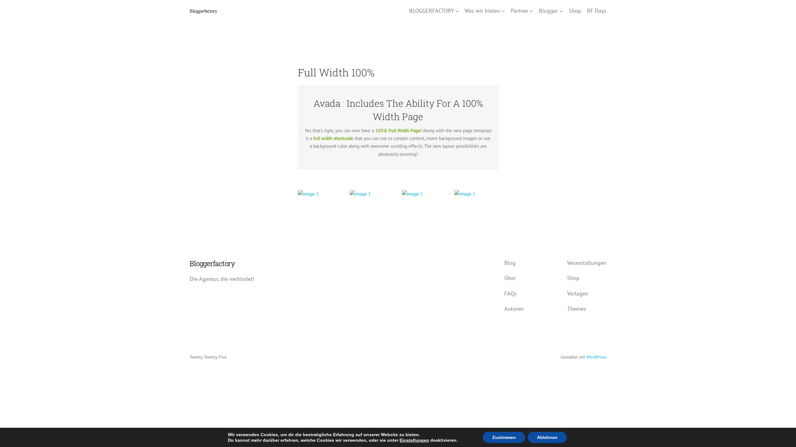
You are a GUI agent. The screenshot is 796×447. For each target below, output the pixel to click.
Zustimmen (504, 437)
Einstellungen (414, 440)
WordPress (596, 357)
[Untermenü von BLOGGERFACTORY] (457, 11)
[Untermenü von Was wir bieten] (503, 11)
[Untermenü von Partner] (531, 11)
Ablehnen (547, 437)
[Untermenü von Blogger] (561, 11)
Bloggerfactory (203, 11)
